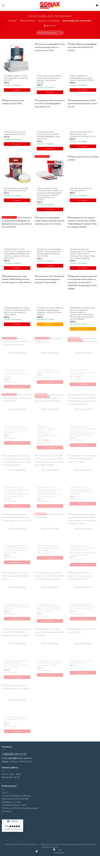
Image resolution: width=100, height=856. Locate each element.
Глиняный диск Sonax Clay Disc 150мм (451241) (81, 662)
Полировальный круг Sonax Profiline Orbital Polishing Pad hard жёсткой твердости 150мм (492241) (17, 549)
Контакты (6, 811)
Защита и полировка (49, 21)
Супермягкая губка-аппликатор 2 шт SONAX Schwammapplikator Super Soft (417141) (48, 135)
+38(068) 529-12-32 (14, 754)
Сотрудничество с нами (14, 805)
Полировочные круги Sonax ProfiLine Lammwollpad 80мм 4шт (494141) (17, 606)
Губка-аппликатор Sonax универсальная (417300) (15, 133)
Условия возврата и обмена (16, 796)
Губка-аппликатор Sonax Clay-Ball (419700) (81, 189)
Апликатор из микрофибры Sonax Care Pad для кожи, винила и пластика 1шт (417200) (49, 79)
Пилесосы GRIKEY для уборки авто (20, 808)
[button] (3, 5)
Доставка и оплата (11, 802)
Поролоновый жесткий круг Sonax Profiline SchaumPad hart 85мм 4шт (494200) (49, 663)
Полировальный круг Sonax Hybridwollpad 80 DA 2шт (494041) (16, 719)
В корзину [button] (17, 90)
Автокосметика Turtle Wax (15, 799)
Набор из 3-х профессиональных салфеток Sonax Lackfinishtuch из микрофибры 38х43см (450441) (46, 432)
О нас (5, 792)
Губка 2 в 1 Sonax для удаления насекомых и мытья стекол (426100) (82, 372)
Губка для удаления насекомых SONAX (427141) (48, 371)
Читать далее (17, 386)
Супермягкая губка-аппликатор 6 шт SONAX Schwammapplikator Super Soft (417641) (81, 490)
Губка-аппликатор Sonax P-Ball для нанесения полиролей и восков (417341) (82, 134)
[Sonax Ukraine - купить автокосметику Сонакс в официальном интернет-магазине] (50, 5)
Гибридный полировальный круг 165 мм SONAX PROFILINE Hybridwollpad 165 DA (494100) (16, 664)
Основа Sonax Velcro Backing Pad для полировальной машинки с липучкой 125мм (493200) (50, 311)
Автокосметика (27, 21)
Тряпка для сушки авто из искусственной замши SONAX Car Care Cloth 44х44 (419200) (16, 373)
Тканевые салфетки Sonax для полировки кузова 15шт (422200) (16, 78)
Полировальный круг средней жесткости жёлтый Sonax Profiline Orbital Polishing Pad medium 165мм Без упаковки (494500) (82, 253)
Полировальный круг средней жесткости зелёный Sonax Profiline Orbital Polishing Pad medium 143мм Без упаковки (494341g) (82, 431)
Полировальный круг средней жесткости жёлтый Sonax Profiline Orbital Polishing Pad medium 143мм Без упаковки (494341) (82, 550)
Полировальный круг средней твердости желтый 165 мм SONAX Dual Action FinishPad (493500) (49, 607)
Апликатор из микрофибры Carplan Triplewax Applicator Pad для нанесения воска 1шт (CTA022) (49, 252)
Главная (12, 21)
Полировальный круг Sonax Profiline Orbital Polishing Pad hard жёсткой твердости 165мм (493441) (17, 311)
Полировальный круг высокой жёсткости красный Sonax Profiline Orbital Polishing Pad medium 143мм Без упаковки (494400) (49, 491)
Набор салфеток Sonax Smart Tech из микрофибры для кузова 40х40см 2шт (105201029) (16, 429)
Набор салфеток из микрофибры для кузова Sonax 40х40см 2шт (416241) (82, 78)
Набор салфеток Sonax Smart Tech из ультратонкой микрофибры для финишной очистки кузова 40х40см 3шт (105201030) (17, 253)
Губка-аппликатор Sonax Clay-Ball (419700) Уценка (48, 547)
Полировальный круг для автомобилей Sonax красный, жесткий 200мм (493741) (83, 606)
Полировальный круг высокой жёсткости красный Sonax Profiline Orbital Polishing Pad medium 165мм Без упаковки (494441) (17, 491)
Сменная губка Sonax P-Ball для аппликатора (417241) (16, 189)
